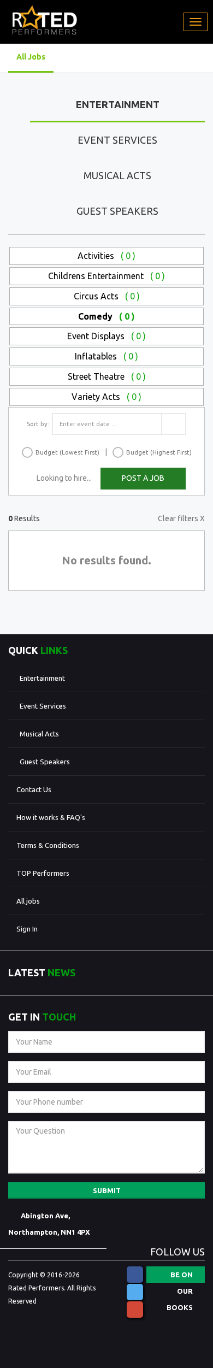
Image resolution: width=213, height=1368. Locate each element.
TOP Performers (42, 873)
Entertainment (117, 104)
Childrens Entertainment (106, 276)
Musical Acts (117, 175)
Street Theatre (107, 376)
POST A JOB (143, 478)
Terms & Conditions (47, 845)
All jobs (28, 901)
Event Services (117, 139)
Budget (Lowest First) (67, 452)
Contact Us (33, 789)
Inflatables (106, 356)
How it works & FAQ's (50, 817)
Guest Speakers (117, 210)
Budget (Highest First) (159, 452)
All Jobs (30, 56)
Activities (106, 256)
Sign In (27, 929)
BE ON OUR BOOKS (180, 1277)
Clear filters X (181, 518)
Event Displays (106, 336)
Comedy (106, 316)
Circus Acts (107, 296)
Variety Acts (106, 397)
